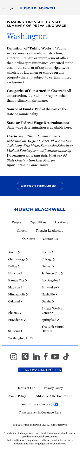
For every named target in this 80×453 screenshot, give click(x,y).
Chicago (47, 259)
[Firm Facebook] (47, 358)
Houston (14, 273)
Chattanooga (17, 259)
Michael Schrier (18, 150)
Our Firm (28, 238)
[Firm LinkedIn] (38, 358)
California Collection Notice (53, 396)
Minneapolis (17, 294)
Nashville (49, 294)
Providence (16, 319)
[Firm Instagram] (15, 358)
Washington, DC (19, 338)
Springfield (49, 319)
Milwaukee (50, 287)
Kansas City (16, 280)
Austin (13, 252)
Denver (47, 266)
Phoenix (14, 312)
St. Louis (14, 331)
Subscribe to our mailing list (38, 186)
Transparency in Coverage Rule (40, 412)
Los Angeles (50, 280)
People (16, 222)
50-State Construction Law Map (37, 157)
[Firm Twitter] (27, 358)
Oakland (14, 301)
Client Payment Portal (40, 370)
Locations (61, 222)
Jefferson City (51, 273)
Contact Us (50, 238)
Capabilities (38, 222)
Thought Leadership (49, 230)
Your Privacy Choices (36, 404)
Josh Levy (14, 145)
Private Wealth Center (52, 310)
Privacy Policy (53, 388)
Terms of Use (26, 388)
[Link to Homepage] (38, 8)
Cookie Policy (17, 396)
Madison (14, 287)
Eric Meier (31, 145)
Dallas (13, 266)
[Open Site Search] (11, 7)
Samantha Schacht (55, 145)
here (67, 127)
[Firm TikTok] (66, 358)
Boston (47, 252)
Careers (22, 230)
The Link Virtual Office (53, 328)
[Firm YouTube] (57, 358)
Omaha (47, 301)
